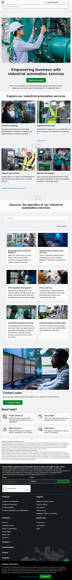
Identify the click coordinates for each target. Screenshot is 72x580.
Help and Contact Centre (45, 501)
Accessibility (6, 531)
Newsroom (6, 535)
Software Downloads (9, 504)
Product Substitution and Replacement (15, 510)
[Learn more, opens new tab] (42, 141)
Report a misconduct (9, 528)
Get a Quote (40, 507)
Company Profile (8, 525)
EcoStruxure (40, 522)
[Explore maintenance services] (14, 188)
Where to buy (41, 510)
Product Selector (8, 507)
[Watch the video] (36, 80)
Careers (5, 522)
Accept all (45, 576)
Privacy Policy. (50, 474)
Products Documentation (10, 501)
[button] (12, 402)
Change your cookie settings (29, 576)
